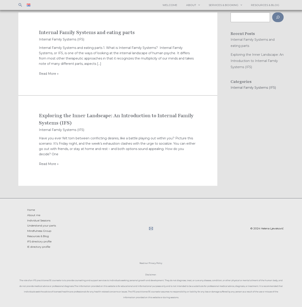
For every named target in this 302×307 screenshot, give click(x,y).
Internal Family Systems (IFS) (61, 39)
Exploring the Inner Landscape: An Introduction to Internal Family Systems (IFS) (257, 61)
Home (31, 209)
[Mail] (151, 228)
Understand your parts (41, 225)
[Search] (278, 17)
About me (33, 215)
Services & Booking (223, 5)
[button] (20, 5)
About (191, 5)
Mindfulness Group (39, 230)
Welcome (169, 5)
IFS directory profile (39, 241)
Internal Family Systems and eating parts (87, 32)
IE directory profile (38, 246)
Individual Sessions (38, 220)
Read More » (49, 74)
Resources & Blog (265, 5)
